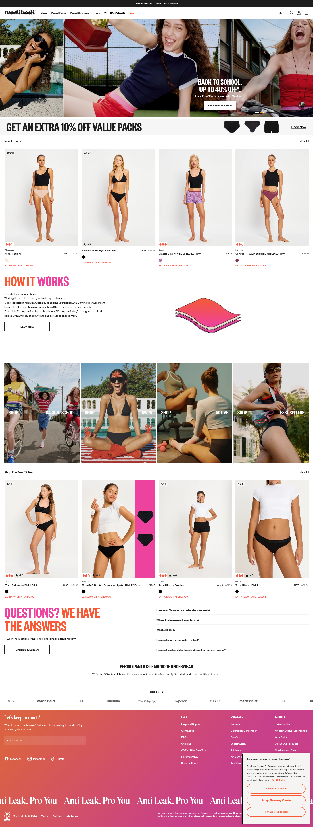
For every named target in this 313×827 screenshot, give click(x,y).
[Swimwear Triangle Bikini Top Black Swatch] (83, 257)
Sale (132, 12)
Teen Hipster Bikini (246, 585)
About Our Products (286, 743)
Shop (44, 12)
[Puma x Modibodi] (117, 13)
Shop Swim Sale (266, 105)
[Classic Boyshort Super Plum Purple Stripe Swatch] (160, 260)
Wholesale (72, 816)
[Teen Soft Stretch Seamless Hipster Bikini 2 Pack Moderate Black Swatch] (83, 591)
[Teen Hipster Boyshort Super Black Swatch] (160, 591)
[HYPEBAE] (123, 701)
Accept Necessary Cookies (276, 800)
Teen (97, 12)
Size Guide (281, 737)
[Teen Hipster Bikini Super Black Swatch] (237, 591)
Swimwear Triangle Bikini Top (99, 250)
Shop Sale (240, 105)
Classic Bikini (13, 253)
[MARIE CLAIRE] (191, 701)
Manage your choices (277, 811)
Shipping (186, 743)
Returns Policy (189, 756)
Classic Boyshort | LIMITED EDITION (180, 253)
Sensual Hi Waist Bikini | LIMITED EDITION (260, 253)
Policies (57, 816)
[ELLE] (22, 701)
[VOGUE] (157, 701)
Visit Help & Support (27, 649)
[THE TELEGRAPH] (90, 701)
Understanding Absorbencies (292, 730)
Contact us (187, 730)
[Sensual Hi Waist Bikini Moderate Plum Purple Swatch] (237, 260)
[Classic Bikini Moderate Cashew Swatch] (6, 260)
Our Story (236, 737)
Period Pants (58, 12)
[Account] (299, 13)
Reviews (235, 724)
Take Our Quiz (283, 724)
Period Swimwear (80, 12)
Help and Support (191, 724)
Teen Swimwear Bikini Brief (21, 585)
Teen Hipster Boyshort (172, 585)
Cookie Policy (278, 780)
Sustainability (238, 743)
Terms (44, 816)
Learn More (27, 326)
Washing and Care (285, 750)
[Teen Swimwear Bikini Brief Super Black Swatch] (6, 591)
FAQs (184, 737)
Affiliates (236, 750)
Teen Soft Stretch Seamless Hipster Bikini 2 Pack (111, 585)
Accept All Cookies (276, 788)
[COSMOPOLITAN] (56, 701)
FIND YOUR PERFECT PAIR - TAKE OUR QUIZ (156, 3)
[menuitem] (117, 13)
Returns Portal (189, 763)
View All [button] (304, 141)
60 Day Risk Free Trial (193, 750)
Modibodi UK (20, 816)
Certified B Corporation (244, 730)
